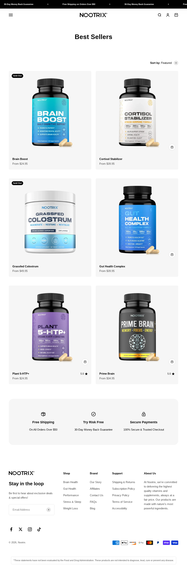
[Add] (172, 147)
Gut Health (69, 488)
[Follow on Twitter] (20, 529)
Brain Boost (20, 158)
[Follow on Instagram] (29, 529)
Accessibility (119, 508)
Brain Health (70, 482)
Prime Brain (107, 373)
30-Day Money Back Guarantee (128, 4)
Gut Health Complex (112, 266)
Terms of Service (122, 501)
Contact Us (96, 495)
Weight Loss (70, 508)
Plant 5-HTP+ (20, 373)
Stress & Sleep (72, 501)
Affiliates (95, 488)
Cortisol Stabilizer (110, 158)
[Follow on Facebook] (11, 529)
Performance (71, 495)
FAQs (93, 501)
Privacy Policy (120, 495)
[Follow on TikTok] (39, 529)
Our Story (96, 482)
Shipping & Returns (123, 482)
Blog (92, 508)
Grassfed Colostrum (25, 266)
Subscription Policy (123, 488)
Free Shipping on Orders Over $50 (68, 4)
